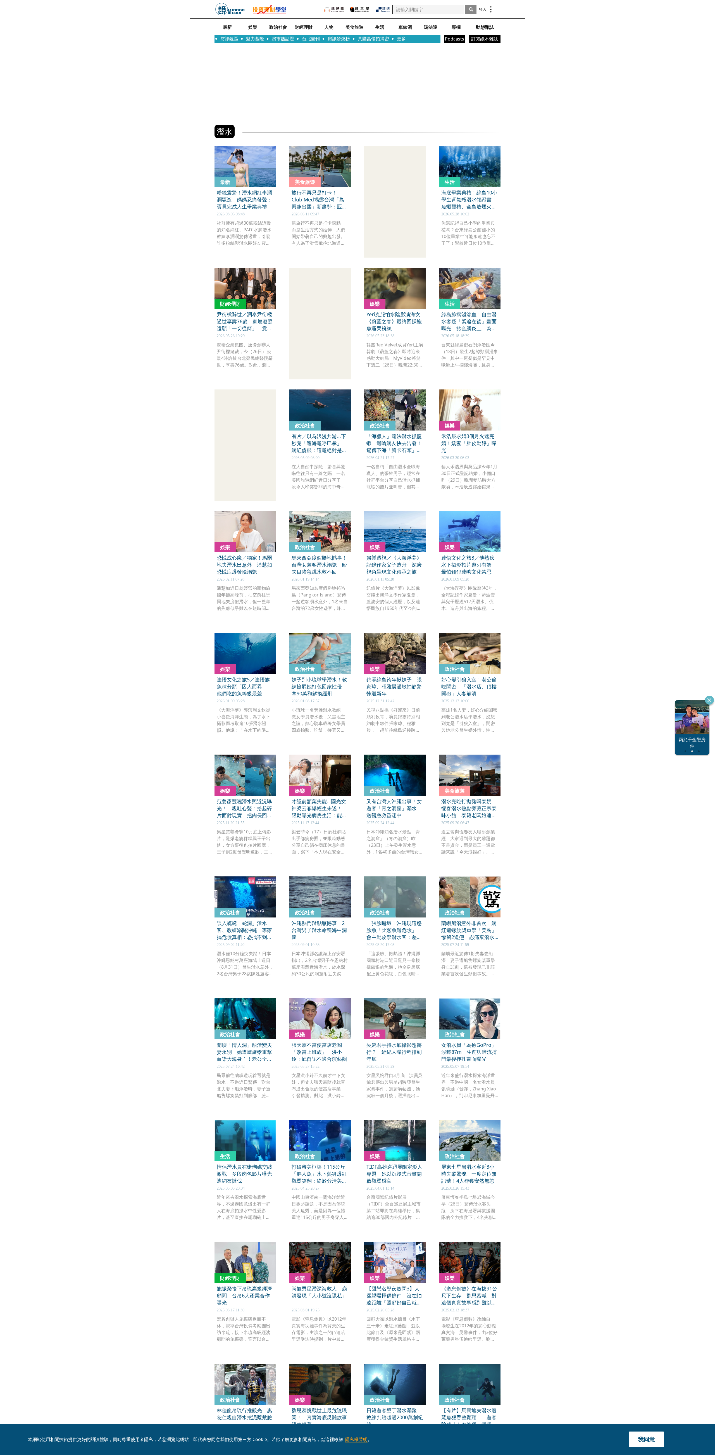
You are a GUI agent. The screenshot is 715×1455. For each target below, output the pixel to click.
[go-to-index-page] (230, 9)
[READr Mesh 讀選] (383, 9)
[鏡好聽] (333, 9)
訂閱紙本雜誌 (484, 39)
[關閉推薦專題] (709, 700)
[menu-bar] (491, 9)
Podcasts (454, 39)
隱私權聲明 (356, 1439)
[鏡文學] (360, 9)
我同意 (646, 1439)
